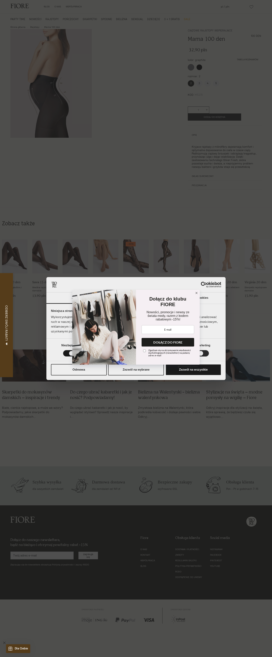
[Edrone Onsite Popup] (136, 328)
